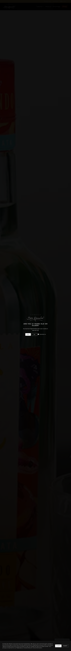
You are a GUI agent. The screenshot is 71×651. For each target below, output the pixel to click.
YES (28, 334)
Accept (58, 645)
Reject (65, 645)
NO (34, 334)
